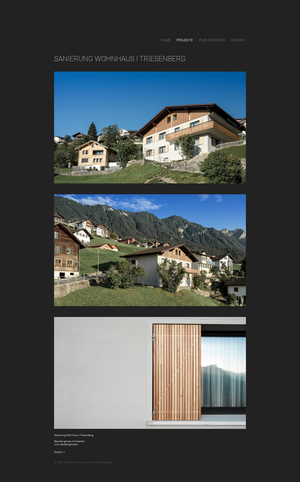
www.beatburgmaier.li (66, 444)
